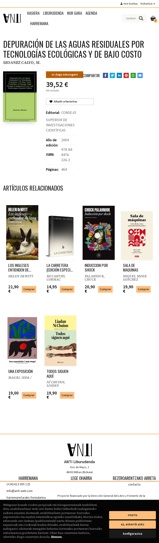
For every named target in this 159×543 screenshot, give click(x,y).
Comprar (29, 289)
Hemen (57, 537)
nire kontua (130, 3)
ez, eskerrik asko (132, 524)
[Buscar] (141, 18)
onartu (132, 515)
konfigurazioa (132, 534)
